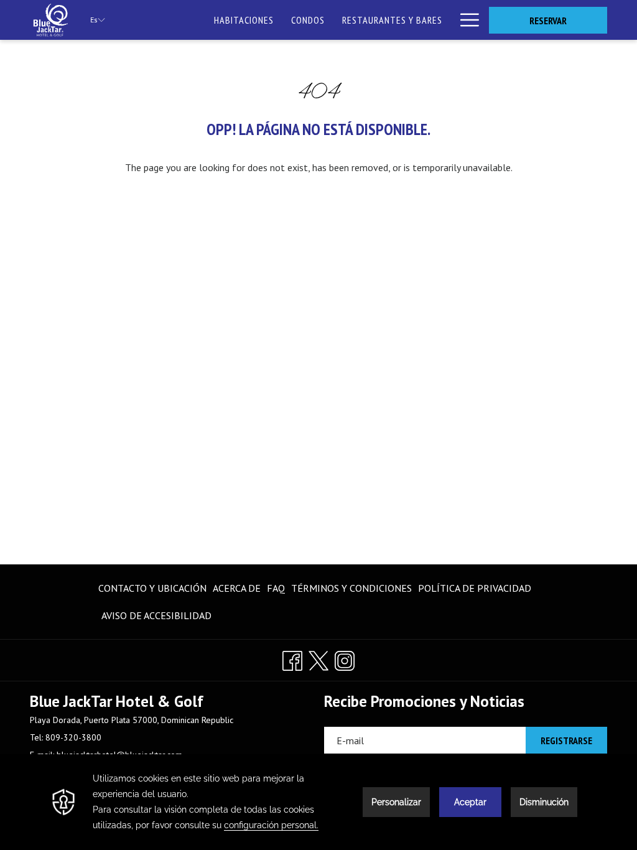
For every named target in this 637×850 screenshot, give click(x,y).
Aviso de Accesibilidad (156, 615)
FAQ (276, 588)
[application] (318, 802)
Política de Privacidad (474, 588)
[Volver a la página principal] (51, 20)
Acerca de (237, 588)
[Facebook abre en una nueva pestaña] (292, 658)
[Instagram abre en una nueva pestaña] (345, 658)
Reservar (548, 20)
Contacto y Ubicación (152, 588)
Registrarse (566, 740)
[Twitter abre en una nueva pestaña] (318, 658)
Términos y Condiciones (351, 588)
